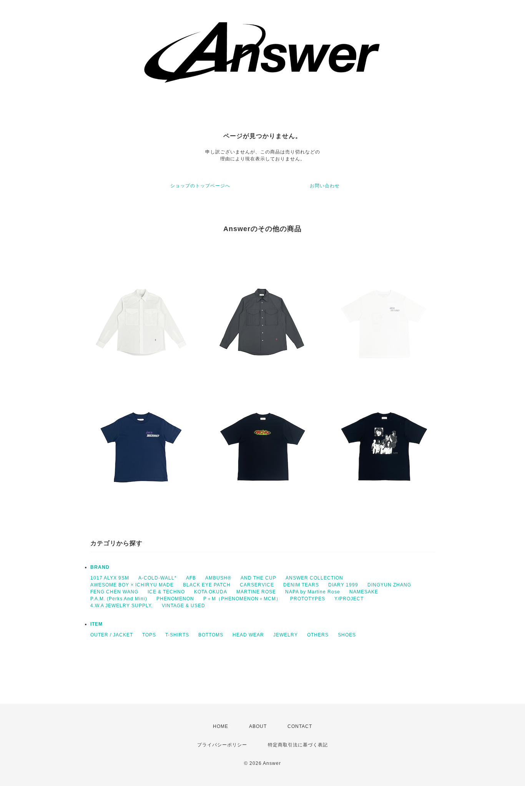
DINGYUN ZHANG (389, 585)
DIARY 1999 (343, 585)
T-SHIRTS (177, 635)
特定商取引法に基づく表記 (298, 745)
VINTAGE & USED (183, 605)
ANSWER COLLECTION (314, 578)
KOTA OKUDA (210, 591)
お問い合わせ (325, 185)
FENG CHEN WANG (114, 591)
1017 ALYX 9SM (109, 578)
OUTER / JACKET (111, 635)
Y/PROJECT (349, 598)
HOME (220, 726)
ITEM (96, 624)
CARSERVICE (257, 585)
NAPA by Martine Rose (312, 591)
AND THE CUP (258, 578)
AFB (191, 578)
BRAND (100, 567)
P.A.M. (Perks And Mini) (118, 598)
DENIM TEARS (301, 585)
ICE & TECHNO (166, 591)
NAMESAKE (363, 591)
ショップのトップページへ (200, 185)
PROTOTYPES (307, 598)
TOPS (149, 635)
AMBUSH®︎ (218, 578)
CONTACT (299, 726)
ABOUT (258, 726)
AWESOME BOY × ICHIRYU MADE (132, 585)
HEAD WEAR (248, 635)
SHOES (347, 635)
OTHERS (318, 635)
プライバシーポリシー (222, 745)
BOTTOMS (210, 635)
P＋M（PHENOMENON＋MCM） (242, 598)
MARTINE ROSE (256, 591)
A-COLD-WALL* (157, 578)
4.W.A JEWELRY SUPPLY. (121, 605)
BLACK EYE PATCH (207, 585)
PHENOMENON (175, 598)
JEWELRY (285, 635)
